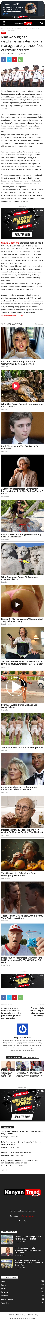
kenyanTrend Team (9, 54)
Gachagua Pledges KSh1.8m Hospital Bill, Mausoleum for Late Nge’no (36, 1074)
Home (3, 28)
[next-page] (24, 1080)
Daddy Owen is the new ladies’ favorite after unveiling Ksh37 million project (19, 1161)
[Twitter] (9, 59)
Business (4, 1292)
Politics (3, 1288)
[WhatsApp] (20, 59)
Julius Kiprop (5, 1137)
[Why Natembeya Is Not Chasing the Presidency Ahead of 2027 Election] (22, 1066)
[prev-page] (21, 1080)
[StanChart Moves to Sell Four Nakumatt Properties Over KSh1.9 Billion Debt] (7, 1263)
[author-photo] (22, 1029)
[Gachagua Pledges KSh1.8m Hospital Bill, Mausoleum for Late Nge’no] (37, 1066)
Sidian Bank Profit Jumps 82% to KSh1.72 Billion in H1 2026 (28, 1237)
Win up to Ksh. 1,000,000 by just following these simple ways (36, 1012)
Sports (3, 1285)
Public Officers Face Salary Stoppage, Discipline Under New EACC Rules (7, 1074)
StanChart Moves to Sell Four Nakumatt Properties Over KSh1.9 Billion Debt (29, 1262)
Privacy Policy (20, 1315)
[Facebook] (3, 59)
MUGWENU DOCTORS (10, 243)
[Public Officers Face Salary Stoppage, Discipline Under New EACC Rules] (8, 1066)
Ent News (4, 1296)
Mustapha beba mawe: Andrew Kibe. (16, 1152)
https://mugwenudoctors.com (12, 315)
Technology (5, 1303)
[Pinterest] (14, 59)
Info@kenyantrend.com (27, 1216)
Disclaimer (10, 1315)
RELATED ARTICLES (14, 1057)
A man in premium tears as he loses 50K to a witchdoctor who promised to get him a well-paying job (11, 1013)
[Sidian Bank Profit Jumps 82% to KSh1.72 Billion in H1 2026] (7, 1239)
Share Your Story (33, 1315)
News (8, 28)
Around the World (7, 1299)
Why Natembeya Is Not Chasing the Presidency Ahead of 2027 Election (22, 1074)
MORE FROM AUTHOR (30, 1057)
